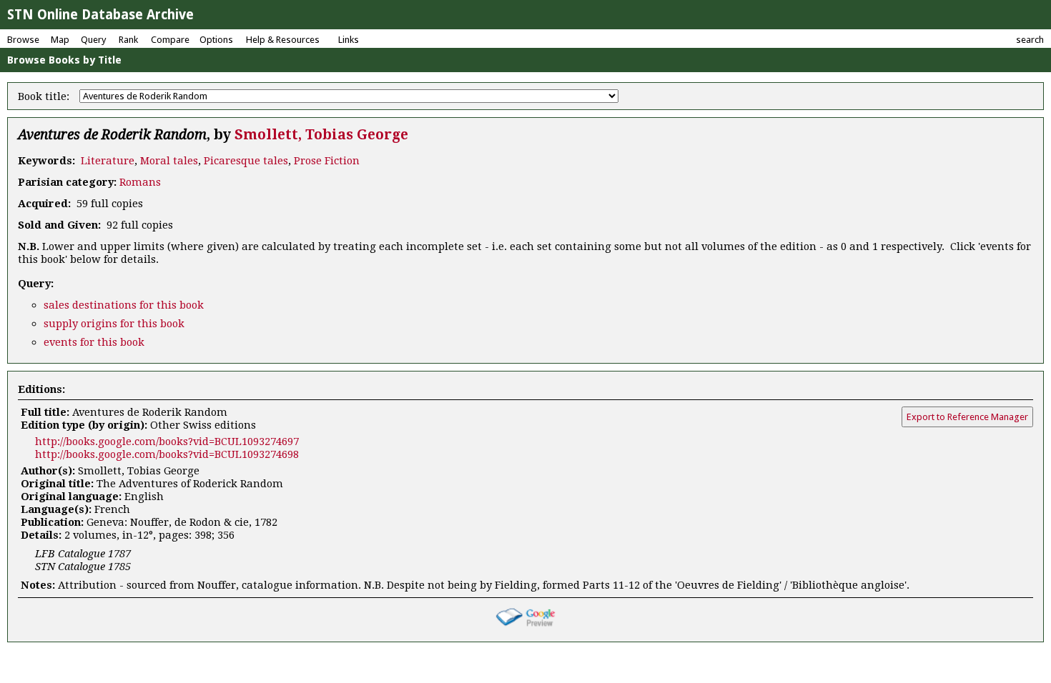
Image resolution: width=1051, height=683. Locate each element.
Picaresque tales (246, 160)
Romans (140, 182)
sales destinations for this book (124, 305)
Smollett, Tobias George (321, 134)
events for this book (94, 342)
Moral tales (169, 160)
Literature (107, 160)
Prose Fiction (327, 160)
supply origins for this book (114, 323)
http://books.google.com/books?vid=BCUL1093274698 (167, 454)
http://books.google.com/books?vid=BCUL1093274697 (167, 441)
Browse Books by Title (64, 60)
